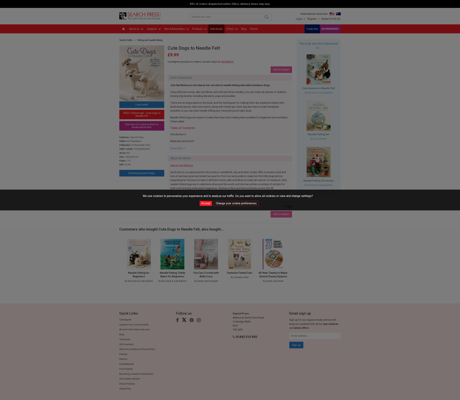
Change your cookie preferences (236, 203)
